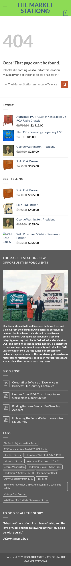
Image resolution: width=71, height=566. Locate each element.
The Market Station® (35, 8)
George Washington (14, 466)
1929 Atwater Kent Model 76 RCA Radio (25, 449)
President (42, 478)
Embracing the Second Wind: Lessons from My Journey (38, 419)
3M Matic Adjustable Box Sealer (20, 443)
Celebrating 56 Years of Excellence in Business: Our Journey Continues (35, 384)
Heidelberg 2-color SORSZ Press (45, 466)
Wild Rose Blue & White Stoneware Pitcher (26, 500)
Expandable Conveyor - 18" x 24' (42, 461)
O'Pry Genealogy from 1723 (18, 478)
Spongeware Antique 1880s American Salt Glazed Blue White (32, 486)
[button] (5, 7)
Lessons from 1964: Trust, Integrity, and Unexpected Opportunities (36, 395)
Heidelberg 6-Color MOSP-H (19, 472)
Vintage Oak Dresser (15, 494)
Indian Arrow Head (47, 472)
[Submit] (64, 84)
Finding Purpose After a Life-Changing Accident (36, 407)
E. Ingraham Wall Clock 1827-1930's (43, 455)
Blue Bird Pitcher (12, 455)
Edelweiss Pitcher (13, 461)
